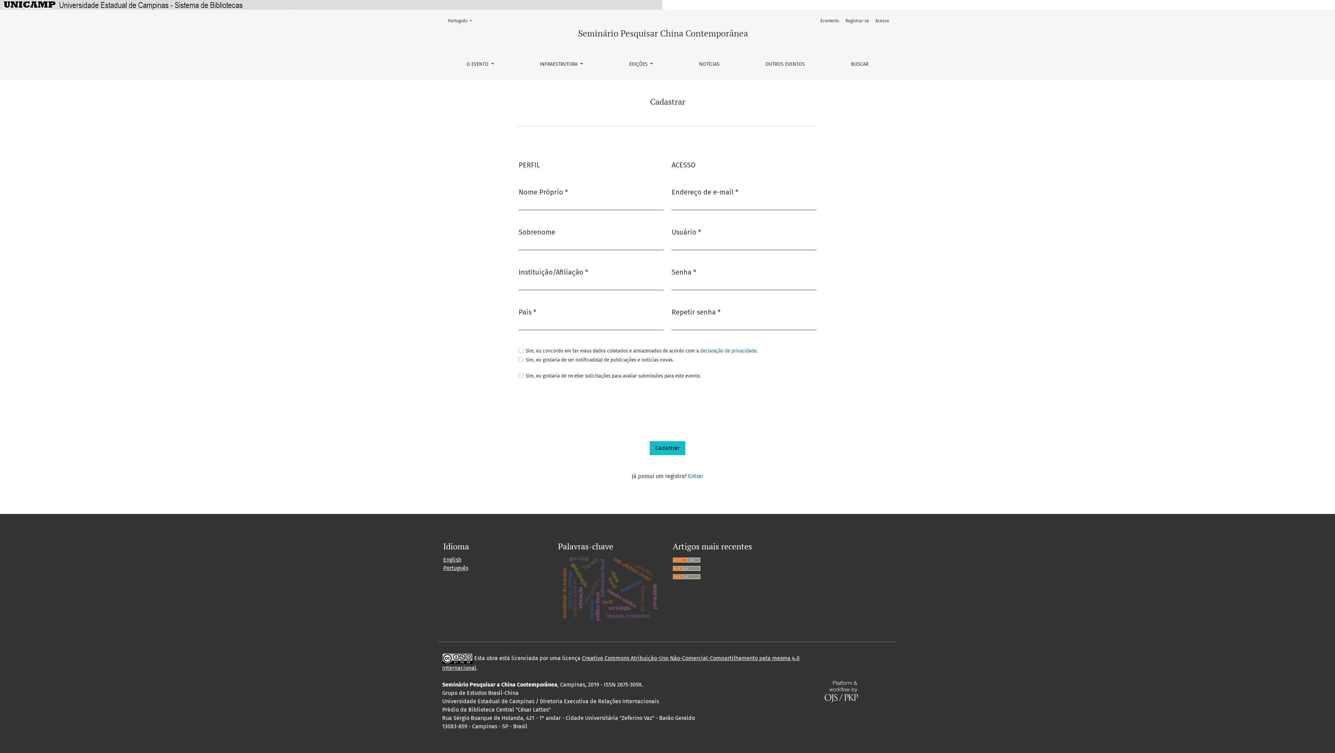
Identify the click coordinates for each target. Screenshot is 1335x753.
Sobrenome (537, 232)
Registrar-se (857, 20)
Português (462, 20)
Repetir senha (696, 312)
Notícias (709, 64)
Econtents (829, 20)
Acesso (882, 20)
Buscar (859, 64)
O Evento (478, 64)
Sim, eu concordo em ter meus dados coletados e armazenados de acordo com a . (642, 351)
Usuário (686, 232)
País (527, 312)
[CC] (457, 658)
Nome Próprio (543, 192)
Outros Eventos (785, 64)
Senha (684, 272)
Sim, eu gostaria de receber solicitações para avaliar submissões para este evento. (613, 376)
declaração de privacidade (728, 351)
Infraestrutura (559, 64)
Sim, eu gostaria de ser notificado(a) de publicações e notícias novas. (599, 360)
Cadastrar (667, 448)
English (452, 559)
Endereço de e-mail (705, 192)
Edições (639, 64)
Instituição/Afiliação (553, 272)
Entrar (695, 476)
